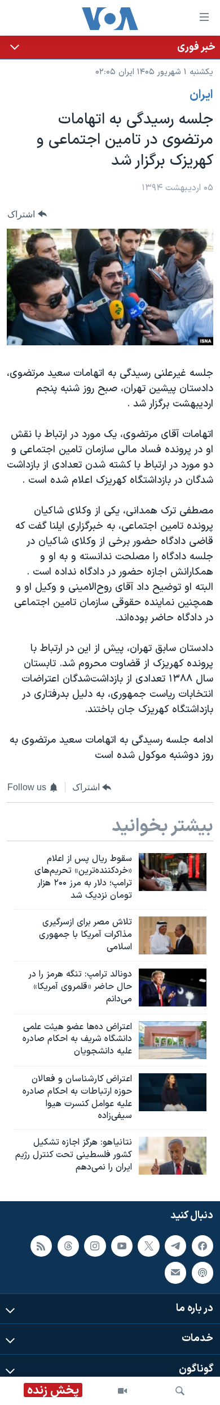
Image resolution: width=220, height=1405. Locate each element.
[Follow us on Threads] (68, 1245)
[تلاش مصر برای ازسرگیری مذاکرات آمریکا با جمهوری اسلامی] (172, 935)
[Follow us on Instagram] (94, 1245)
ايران (201, 95)
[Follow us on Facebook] (202, 1245)
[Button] (27, 214)
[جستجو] (180, 1391)
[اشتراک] (175, 1272)
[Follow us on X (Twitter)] (148, 1245)
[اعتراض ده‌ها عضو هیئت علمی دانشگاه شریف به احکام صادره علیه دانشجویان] (172, 1040)
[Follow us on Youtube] (122, 1245)
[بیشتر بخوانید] (110, 47)
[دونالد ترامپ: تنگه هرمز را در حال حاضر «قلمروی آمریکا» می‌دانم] (172, 987)
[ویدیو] (122, 1391)
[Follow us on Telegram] (175, 1245)
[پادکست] (202, 1272)
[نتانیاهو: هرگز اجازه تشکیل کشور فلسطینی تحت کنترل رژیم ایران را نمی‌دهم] (172, 1156)
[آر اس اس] (41, 1245)
